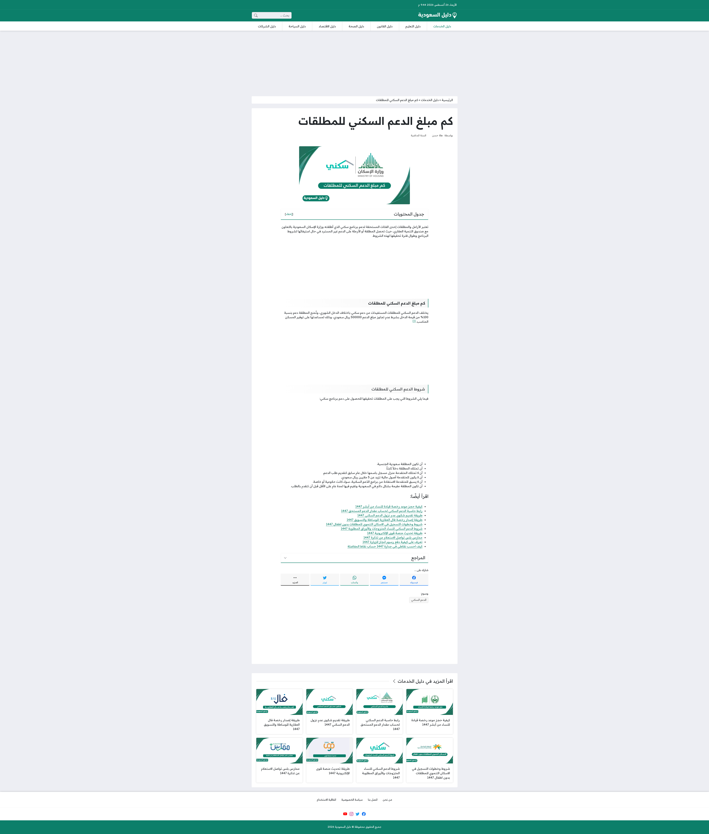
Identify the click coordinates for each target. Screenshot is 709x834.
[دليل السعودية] (437, 15)
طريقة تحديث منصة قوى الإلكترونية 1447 (394, 533)
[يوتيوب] (345, 813)
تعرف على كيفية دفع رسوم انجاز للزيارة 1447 (392, 542)
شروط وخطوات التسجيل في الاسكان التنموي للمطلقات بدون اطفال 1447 (374, 524)
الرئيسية (447, 100)
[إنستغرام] (351, 813)
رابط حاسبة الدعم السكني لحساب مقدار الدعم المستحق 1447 (381, 511)
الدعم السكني (418, 599)
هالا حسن (437, 135)
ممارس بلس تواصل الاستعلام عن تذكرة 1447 (392, 537)
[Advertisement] (354, 61)
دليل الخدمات (430, 100)
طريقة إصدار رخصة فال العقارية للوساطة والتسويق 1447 (384, 520)
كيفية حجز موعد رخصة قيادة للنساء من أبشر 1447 (388, 506)
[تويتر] (357, 813)
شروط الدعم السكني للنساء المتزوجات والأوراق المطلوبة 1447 (381, 528)
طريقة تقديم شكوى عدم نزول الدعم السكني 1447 (389, 515)
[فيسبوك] (363, 813)
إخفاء (289, 214)
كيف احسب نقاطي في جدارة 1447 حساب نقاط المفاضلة (384, 546)
